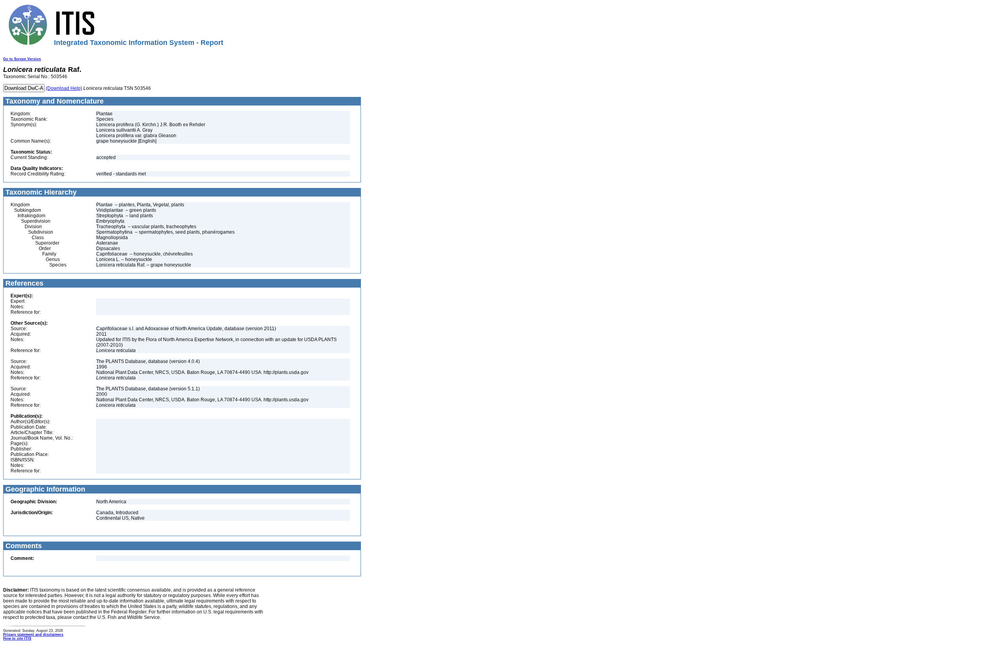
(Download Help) (64, 88)
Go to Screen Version (22, 59)
